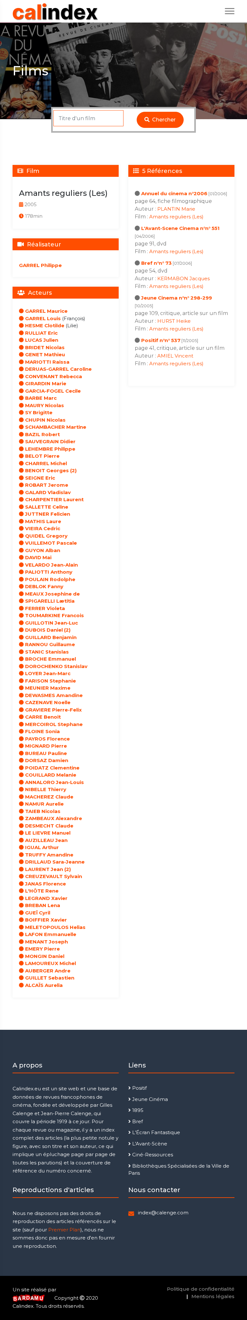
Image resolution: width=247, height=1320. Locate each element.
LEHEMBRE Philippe (49, 449)
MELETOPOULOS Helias (55, 927)
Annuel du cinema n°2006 (174, 193)
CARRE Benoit (42, 717)
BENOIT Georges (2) (50, 470)
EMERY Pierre (42, 949)
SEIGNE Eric (39, 478)
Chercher (163, 120)
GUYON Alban (42, 550)
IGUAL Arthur (41, 847)
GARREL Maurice (46, 311)
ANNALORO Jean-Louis (54, 782)
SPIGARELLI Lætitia (49, 601)
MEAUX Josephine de (52, 594)
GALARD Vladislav (47, 492)
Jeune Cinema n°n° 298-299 (176, 298)
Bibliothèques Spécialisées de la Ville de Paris (178, 1169)
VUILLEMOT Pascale (50, 543)
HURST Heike (174, 321)
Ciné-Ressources (152, 1155)
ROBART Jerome (46, 485)
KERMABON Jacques (183, 278)
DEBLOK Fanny (43, 586)
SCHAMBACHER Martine (55, 427)
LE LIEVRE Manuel (47, 833)
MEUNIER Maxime (47, 688)
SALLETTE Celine (46, 507)
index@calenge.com (163, 1213)
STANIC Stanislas (46, 652)
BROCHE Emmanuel (50, 659)
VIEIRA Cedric (42, 528)
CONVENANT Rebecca (53, 376)
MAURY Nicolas (44, 405)
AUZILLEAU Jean (46, 840)
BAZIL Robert (42, 434)
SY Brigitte (38, 412)
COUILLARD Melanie (50, 775)
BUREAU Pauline (45, 753)
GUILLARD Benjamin (50, 637)
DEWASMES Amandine (53, 695)
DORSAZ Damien (46, 760)
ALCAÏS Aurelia (43, 985)
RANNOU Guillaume (49, 644)
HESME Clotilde (44, 325)
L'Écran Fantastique (155, 1132)
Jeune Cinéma (149, 1099)
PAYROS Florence (47, 739)
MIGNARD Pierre (45, 746)
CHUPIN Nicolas (45, 420)
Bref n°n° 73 (156, 263)
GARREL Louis (42, 318)
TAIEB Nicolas (42, 811)
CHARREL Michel (45, 463)
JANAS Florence (45, 884)
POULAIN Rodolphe (49, 579)
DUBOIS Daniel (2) (47, 630)
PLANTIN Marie (176, 209)
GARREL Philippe (40, 265)
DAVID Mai (37, 557)
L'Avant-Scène (149, 1144)
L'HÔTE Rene (41, 891)
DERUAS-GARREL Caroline (58, 369)
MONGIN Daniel (44, 956)
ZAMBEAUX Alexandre (53, 818)
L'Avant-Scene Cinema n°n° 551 (180, 228)
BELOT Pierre (41, 456)
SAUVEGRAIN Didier (50, 441)
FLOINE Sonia (42, 731)
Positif (139, 1088)
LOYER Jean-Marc (47, 673)
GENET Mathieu (44, 354)
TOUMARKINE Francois (54, 615)
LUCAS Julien (41, 340)
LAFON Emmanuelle (50, 934)
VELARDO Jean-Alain (51, 565)
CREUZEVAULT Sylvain (53, 876)
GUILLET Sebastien (49, 978)
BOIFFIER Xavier (45, 920)
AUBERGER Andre (47, 971)
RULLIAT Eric (41, 333)
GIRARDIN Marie (45, 383)
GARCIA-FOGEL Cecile (52, 391)
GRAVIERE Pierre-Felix (53, 710)
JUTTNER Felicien (47, 514)
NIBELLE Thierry (45, 789)
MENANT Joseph (46, 942)
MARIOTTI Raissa (46, 362)
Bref (137, 1121)
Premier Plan (64, 1230)
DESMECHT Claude (48, 826)
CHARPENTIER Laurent (54, 499)
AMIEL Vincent (175, 356)
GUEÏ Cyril (37, 913)
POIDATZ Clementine (51, 768)
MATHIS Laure (42, 521)
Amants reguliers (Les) (176, 217)
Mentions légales (212, 1296)
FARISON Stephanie (50, 681)
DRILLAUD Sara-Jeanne (54, 862)
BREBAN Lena (42, 905)
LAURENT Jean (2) (47, 869)
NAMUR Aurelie (44, 804)
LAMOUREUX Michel (50, 963)
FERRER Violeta (44, 608)
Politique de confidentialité (200, 1289)
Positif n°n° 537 (160, 340)
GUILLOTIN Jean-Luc (51, 623)
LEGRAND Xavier (46, 898)
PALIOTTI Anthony (48, 572)
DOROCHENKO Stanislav (55, 666)
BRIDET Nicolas (44, 347)
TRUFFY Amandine (48, 855)
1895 (137, 1110)
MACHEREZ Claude (48, 797)
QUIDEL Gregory (46, 536)
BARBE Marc (40, 398)
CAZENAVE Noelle (47, 702)
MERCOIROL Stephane (53, 724)
